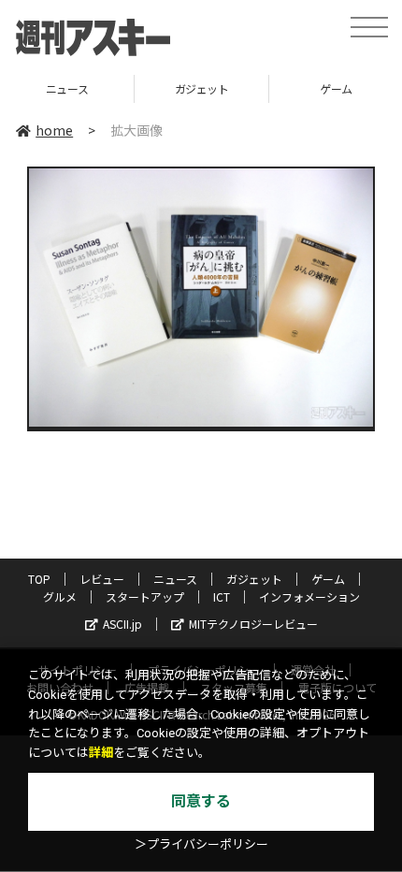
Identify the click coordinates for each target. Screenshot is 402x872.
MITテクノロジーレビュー (253, 624)
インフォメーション (309, 596)
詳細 (101, 753)
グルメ (60, 596)
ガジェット (117, 88)
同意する (201, 801)
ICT (221, 596)
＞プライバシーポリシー (201, 844)
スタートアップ (145, 596)
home (54, 130)
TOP (39, 579)
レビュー (101, 579)
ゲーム (251, 88)
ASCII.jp (122, 624)
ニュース (175, 579)
